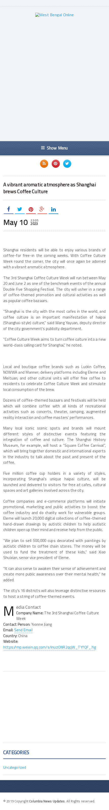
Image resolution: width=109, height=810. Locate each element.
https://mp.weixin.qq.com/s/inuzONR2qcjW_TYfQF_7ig (49, 647)
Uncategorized (14, 767)
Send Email (23, 630)
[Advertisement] (54, 79)
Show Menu (57, 148)
